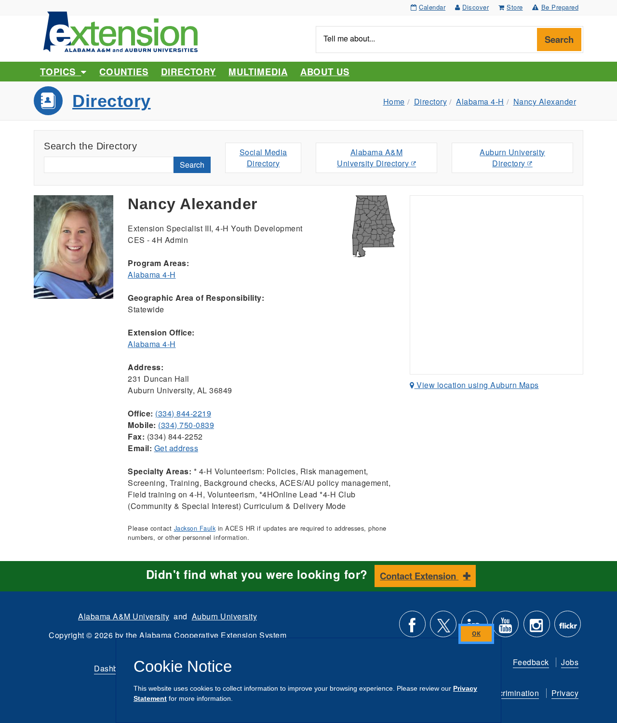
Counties (123, 71)
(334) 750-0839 (186, 424)
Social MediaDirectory (263, 158)
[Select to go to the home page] (120, 30)
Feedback (531, 662)
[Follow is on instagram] (536, 627)
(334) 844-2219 (183, 413)
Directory (188, 71)
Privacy (565, 692)
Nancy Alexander (545, 101)
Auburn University (224, 616)
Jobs (569, 662)
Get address (176, 448)
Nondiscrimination (506, 692)
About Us (324, 71)
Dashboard (114, 668)
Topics (60, 71)
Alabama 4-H (480, 101)
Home (394, 101)
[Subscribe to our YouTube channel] (505, 627)
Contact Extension (419, 575)
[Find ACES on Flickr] (567, 627)
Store (515, 7)
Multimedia (257, 71)
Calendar (432, 7)
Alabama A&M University (123, 616)
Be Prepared (560, 7)
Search (559, 39)
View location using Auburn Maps (477, 384)
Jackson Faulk (195, 528)
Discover (475, 7)
